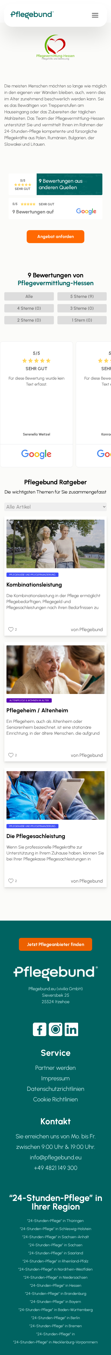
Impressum (55, 1078)
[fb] (39, 1029)
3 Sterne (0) (82, 308)
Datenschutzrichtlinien (55, 1088)
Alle (29, 296)
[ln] (71, 1029)
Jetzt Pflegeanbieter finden (55, 944)
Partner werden (55, 1067)
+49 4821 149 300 (55, 1168)
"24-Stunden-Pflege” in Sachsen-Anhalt (55, 1237)
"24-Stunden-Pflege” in (55, 1334)
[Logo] (35, 15)
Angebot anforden (55, 236)
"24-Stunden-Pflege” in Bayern (55, 1301)
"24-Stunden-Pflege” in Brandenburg (55, 1293)
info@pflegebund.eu (55, 1157)
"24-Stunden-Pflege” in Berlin (55, 1318)
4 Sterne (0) (29, 308)
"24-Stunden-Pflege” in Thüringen (55, 1220)
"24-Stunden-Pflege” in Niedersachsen (55, 1277)
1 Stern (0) (82, 320)
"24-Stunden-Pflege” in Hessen (55, 1285)
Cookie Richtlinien (55, 1099)
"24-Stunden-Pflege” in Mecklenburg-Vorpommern (55, 1342)
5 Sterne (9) (82, 296)
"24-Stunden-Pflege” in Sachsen (55, 1245)
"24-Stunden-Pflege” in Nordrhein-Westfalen (55, 1269)
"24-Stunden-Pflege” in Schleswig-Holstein (55, 1229)
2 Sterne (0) (29, 320)
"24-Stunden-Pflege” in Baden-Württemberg (56, 1310)
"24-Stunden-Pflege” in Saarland (55, 1253)
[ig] (55, 1029)
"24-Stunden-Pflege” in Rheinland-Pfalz (55, 1261)
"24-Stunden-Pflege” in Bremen (55, 1326)
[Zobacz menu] (95, 15)
